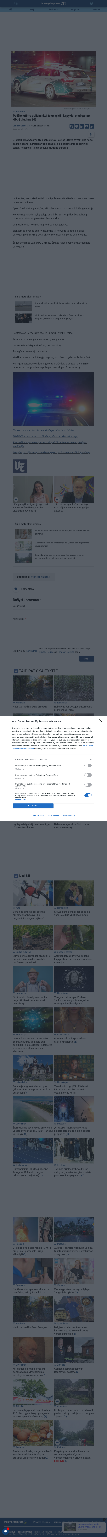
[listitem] (53, 759)
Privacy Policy (69, 816)
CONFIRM (33, 806)
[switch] (88, 765)
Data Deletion (38, 816)
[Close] (101, 721)
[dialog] (53, 768)
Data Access (53, 816)
